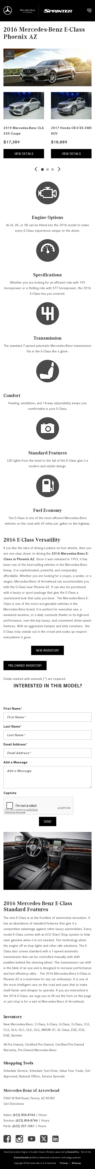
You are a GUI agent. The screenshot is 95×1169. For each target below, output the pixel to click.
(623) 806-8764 (24, 1115)
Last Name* (12, 726)
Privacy (64, 1163)
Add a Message (15, 762)
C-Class (40, 1024)
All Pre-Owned (13, 1044)
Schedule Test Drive (44, 1071)
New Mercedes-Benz (18, 1024)
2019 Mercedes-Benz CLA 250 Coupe (23, 130)
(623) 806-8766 (27, 1120)
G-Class (76, 1024)
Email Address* (15, 744)
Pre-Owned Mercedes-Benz (37, 1050)
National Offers (29, 1076)
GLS (36, 1030)
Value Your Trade (71, 1071)
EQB (6, 1035)
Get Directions (13, 1104)
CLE (86, 1024)
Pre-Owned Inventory (25, 665)
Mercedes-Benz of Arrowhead (31, 1090)
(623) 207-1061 (23, 1126)
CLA (6, 1030)
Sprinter (16, 1035)
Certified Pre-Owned (39, 1044)
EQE (74, 1030)
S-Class (64, 1024)
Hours (43, 1115)
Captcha (9, 793)
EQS (81, 1030)
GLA (14, 1030)
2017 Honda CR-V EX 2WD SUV (71, 130)
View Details (23, 154)
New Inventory (47, 650)
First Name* (12, 708)
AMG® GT (48, 1030)
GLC (21, 1030)
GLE (29, 1030)
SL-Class (63, 1030)
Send (47, 821)
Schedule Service (15, 1071)
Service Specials (53, 1076)
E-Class (52, 1024)
